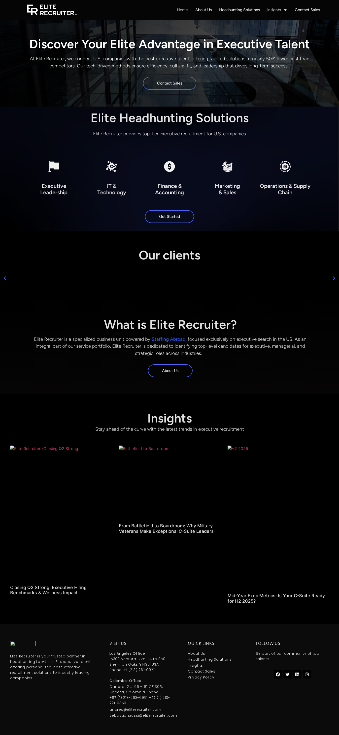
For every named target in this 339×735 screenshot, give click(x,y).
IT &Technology (111, 189)
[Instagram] (307, 674)
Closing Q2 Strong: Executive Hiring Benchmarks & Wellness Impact (48, 590)
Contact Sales (307, 9)
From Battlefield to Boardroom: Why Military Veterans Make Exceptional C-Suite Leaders (166, 528)
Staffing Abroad (168, 339)
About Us (203, 9)
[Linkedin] (297, 674)
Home (182, 9)
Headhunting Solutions (239, 9)
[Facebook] (278, 674)
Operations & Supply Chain (285, 189)
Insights (274, 9)
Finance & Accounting (169, 189)
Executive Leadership (54, 189)
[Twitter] (287, 674)
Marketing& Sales (227, 189)
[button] (4, 278)
